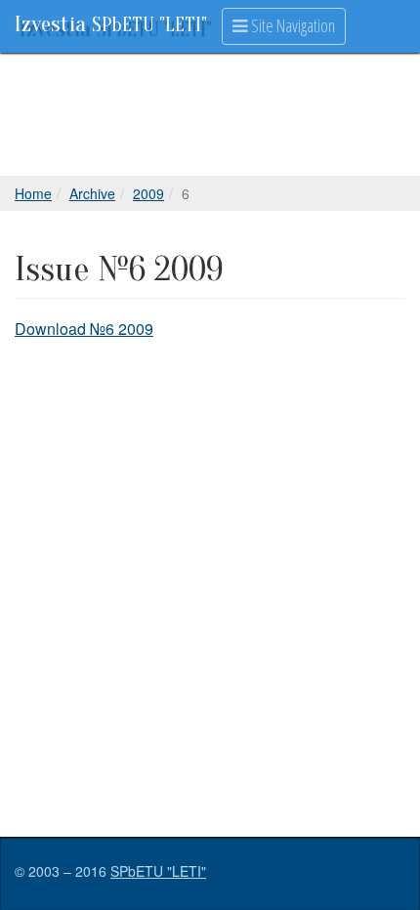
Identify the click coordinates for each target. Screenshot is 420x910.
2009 (148, 193)
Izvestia (111, 24)
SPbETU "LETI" (158, 871)
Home (33, 193)
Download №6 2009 (84, 328)
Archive (92, 193)
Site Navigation (291, 25)
